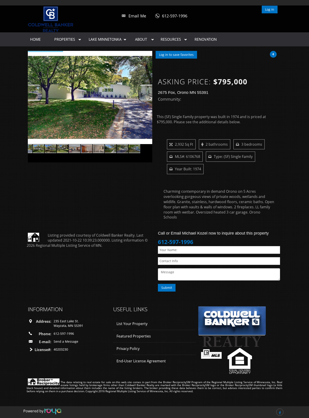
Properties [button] (64, 39)
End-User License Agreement (141, 361)
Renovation (206, 39)
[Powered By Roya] (52, 410)
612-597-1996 (174, 16)
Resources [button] (171, 39)
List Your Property (131, 323)
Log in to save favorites (176, 54)
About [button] (141, 39)
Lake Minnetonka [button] (105, 39)
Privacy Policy (128, 348)
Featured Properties (133, 336)
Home (35, 39)
